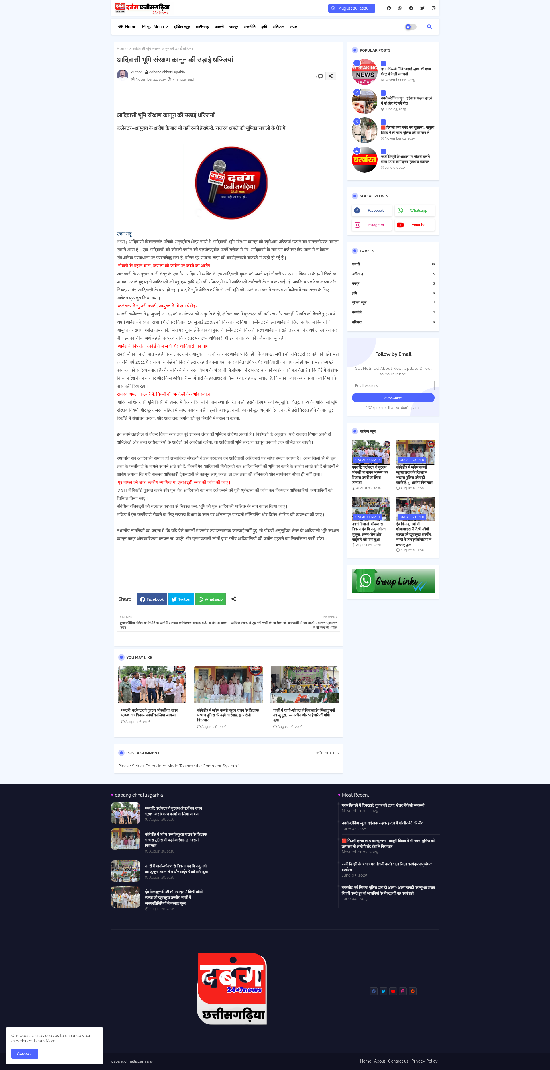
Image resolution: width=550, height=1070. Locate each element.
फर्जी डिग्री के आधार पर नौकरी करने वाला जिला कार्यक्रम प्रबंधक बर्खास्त (405, 159)
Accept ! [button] (25, 1053)
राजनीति (250, 26)
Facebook (155, 599)
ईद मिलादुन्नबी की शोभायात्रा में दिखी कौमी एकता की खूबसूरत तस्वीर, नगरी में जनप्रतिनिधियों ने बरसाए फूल (414, 534)
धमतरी (219, 26)
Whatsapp (214, 599)
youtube (418, 225)
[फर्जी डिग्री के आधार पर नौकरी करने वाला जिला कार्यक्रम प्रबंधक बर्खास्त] (365, 160)
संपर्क (293, 26)
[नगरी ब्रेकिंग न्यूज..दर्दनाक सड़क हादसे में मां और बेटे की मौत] (365, 101)
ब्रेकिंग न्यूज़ (182, 26)
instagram (376, 225)
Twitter (184, 599)
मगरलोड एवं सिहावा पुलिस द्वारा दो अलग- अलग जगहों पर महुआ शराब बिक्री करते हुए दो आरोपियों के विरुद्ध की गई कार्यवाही (388, 890)
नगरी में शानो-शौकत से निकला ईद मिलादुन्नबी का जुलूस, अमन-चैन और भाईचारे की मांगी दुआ (304, 715)
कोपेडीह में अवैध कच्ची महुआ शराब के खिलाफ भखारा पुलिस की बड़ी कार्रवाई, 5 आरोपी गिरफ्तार (228, 715)
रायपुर (233, 26)
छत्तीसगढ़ (202, 26)
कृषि (264, 26)
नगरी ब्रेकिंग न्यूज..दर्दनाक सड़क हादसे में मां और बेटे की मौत (406, 100)
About (379, 1061)
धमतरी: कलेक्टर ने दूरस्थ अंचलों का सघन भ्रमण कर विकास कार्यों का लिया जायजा (149, 712)
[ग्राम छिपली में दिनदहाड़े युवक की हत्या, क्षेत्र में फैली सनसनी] (365, 72)
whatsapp (418, 211)
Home (130, 26)
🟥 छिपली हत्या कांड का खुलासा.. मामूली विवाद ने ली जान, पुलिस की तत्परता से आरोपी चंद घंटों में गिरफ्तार (407, 132)
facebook (376, 211)
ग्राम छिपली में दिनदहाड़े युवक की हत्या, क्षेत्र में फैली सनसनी (406, 71)
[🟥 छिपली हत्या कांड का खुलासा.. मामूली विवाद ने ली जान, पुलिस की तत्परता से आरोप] (365, 130)
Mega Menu (153, 26)
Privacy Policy (424, 1061)
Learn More (44, 1041)
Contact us (398, 1061)
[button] (429, 26)
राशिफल (278, 26)
